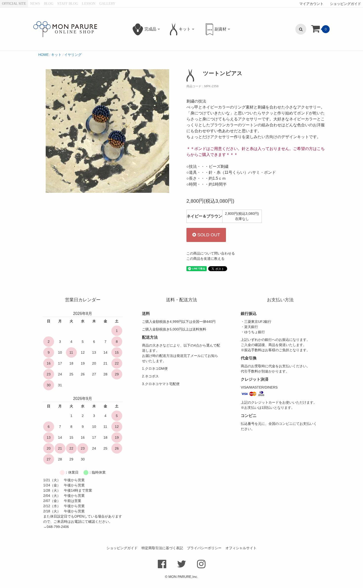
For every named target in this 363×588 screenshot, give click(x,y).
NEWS (35, 3)
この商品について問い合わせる (210, 253)
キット (56, 55)
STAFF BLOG (67, 3)
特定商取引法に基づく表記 (162, 548)
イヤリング (72, 55)
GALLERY (107, 3)
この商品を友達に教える (205, 259)
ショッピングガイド (345, 4)
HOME (43, 55)
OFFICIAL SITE (14, 3)
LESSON (88, 3)
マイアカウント (311, 4)
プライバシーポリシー (204, 548)
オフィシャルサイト (241, 548)
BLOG (48, 3)
